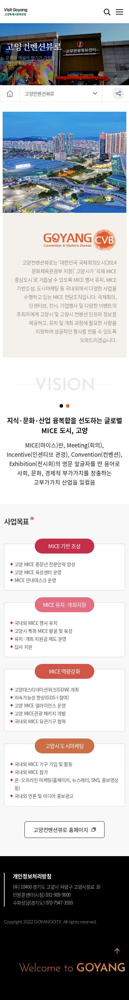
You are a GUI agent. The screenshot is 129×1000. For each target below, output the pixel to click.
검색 (107, 12)
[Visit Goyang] (25, 12)
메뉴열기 (119, 12)
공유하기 (118, 93)
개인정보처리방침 (32, 876)
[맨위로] (117, 951)
